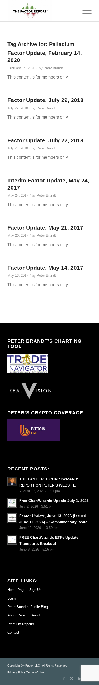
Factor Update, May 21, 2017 (45, 228)
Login (11, 598)
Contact (13, 632)
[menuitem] (84, 10)
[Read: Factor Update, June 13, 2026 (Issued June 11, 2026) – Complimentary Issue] (12, 518)
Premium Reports (20, 624)
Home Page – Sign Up (24, 590)
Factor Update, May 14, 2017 (45, 268)
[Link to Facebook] (64, 678)
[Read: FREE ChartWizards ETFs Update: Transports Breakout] (12, 540)
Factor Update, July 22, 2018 (45, 140)
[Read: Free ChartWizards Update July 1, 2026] (12, 503)
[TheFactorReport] (41, 10)
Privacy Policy (16, 672)
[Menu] (84, 10)
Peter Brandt (53, 68)
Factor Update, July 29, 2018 (45, 100)
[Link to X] (72, 678)
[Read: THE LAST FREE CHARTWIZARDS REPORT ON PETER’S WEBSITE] (12, 481)
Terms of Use (35, 672)
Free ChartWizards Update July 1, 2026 (54, 501)
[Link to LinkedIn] (80, 678)
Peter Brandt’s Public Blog (27, 607)
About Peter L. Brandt (24, 615)
